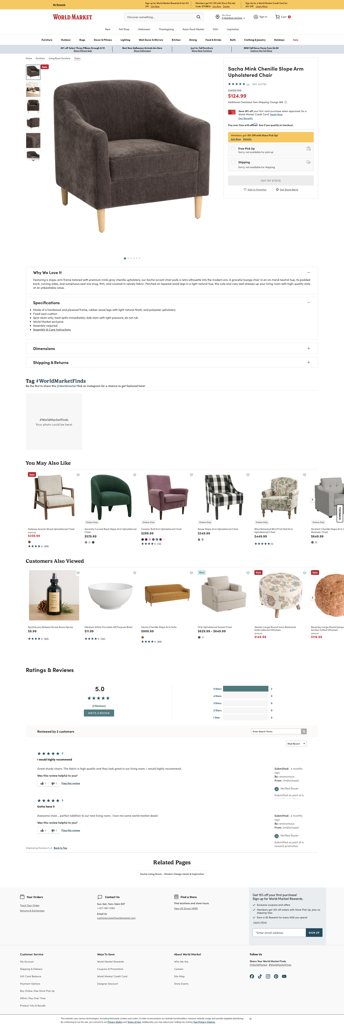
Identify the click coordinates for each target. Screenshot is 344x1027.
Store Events (181, 983)
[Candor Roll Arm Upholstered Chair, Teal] (157, 539)
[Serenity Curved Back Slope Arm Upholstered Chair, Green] (93, 542)
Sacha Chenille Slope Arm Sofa (158, 627)
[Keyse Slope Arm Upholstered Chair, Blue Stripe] (202, 539)
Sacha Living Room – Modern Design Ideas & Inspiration (172, 874)
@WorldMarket (258, 964)
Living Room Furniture (59, 58)
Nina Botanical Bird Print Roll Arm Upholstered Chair (273, 530)
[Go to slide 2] (128, 258)
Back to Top (60, 848)
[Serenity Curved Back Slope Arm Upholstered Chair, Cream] (89, 542)
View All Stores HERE (186, 908)
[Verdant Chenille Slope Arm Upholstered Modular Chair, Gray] (312, 542)
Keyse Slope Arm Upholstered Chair (218, 529)
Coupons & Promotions (110, 969)
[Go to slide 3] (131, 258)
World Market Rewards (110, 961)
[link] (283, 17)
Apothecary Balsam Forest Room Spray (50, 627)
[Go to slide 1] (125, 258)
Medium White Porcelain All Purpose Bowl (108, 627)
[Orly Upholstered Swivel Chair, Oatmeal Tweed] (202, 637)
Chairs (77, 58)
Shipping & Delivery (31, 969)
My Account (27, 961)
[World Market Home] (72, 17)
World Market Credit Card (112, 976)
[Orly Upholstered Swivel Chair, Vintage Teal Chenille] (199, 637)
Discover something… (141, 17)
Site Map (179, 976)
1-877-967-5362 (106, 908)
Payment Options (30, 983)
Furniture (40, 58)
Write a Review (99, 713)
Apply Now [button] (276, 114)
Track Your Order (29, 905)
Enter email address (270, 933)
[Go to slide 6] (139, 258)
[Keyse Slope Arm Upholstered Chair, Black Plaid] (199, 539)
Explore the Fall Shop (261, 50)
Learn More (261, 6)
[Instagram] (268, 976)
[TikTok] (260, 976)
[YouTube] (284, 976)
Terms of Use (134, 1022)
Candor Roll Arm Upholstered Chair (161, 529)
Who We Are (181, 961)
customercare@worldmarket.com (116, 918)
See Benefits (245, 118)
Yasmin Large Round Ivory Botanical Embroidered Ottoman (275, 628)
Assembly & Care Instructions (52, 329)
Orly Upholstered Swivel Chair (215, 627)
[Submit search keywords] (198, 16)
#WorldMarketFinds (280, 964)
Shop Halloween (142, 50)
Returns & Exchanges (32, 910)
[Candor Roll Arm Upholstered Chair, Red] (160, 539)
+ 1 (164, 539)
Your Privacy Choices (204, 1022)
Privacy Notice (115, 1022)
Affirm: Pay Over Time (33, 998)
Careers (178, 969)
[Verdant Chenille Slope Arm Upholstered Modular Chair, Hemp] (316, 542)
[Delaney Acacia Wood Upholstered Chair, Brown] (29, 542)
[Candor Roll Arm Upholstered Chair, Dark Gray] (142, 539)
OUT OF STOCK (271, 180)
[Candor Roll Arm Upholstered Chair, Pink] (149, 539)
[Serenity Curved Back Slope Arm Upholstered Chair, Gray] (86, 542)
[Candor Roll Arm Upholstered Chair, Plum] (153, 539)
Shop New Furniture (202, 50)
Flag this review (70, 783)
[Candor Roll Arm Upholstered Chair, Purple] (146, 539)
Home (29, 58)
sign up (314, 932)
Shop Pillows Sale (83, 50)
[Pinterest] (276, 976)
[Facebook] (252, 976)
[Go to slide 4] (134, 258)
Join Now (155, 6)
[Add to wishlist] (78, 475)
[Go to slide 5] (136, 258)
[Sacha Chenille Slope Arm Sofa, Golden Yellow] (142, 637)
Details (226, 6)
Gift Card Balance (30, 976)
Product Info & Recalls (33, 1005)
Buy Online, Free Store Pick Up (37, 991)
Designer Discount (107, 983)
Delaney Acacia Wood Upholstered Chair (51, 529)
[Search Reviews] (304, 731)
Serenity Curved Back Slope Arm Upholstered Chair (111, 530)
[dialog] (172, 1020)
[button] (47, 40)
